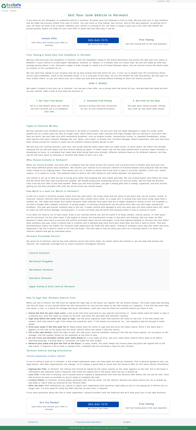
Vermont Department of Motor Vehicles (46, 356)
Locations (161, 1)
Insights (126, 422)
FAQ (167, 1)
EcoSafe (5, 11)
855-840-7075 (98, 40)
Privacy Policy (122, 428)
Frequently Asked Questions (88, 422)
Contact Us (33, 422)
